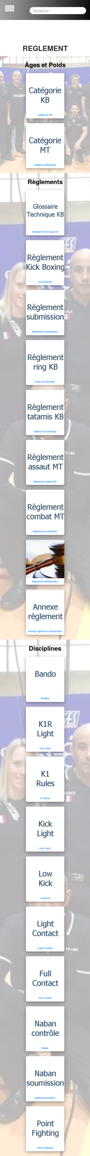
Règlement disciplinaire (45, 581)
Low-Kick (45, 898)
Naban (45, 1048)
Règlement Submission (45, 331)
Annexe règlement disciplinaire (45, 631)
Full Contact (45, 998)
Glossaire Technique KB (45, 231)
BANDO (45, 698)
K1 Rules (45, 798)
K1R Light (45, 748)
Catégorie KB (45, 114)
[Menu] (9, 8)
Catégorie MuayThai (45, 165)
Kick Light (45, 848)
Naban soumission (45, 1097)
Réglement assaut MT (45, 481)
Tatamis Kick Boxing (45, 431)
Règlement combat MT (45, 531)
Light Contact (45, 948)
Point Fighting (45, 1148)
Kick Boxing (45, 281)
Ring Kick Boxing (45, 381)
